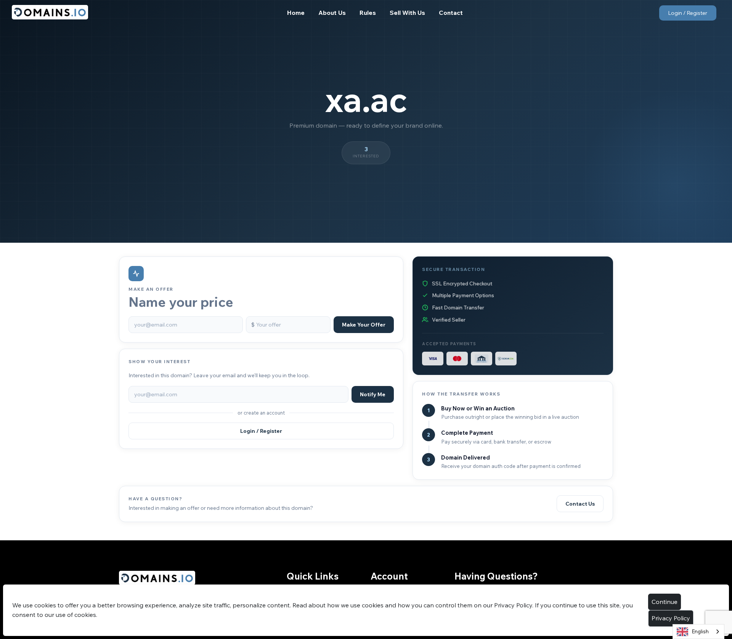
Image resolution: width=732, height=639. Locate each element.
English (700, 631)
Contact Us (580, 503)
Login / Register (687, 13)
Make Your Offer (363, 324)
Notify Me (372, 394)
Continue (664, 601)
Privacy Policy (671, 618)
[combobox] (698, 631)
